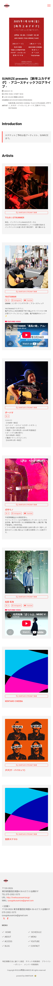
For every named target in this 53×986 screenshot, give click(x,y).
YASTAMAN (10, 296)
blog (7, 946)
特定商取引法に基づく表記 (13, 961)
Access (8, 941)
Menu (33, 937)
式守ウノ (9, 510)
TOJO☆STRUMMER (14, 217)
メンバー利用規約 (31, 964)
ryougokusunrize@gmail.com (21, 900)
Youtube (29, 300)
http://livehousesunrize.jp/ (18, 897)
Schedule (36, 932)
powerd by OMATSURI (25, 976)
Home (8, 932)
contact (35, 946)
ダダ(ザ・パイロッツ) (15, 770)
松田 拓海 (9, 602)
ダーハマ (9, 412)
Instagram (17, 300)
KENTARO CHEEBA (14, 701)
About (8, 937)
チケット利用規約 (33, 961)
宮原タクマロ (11, 839)
